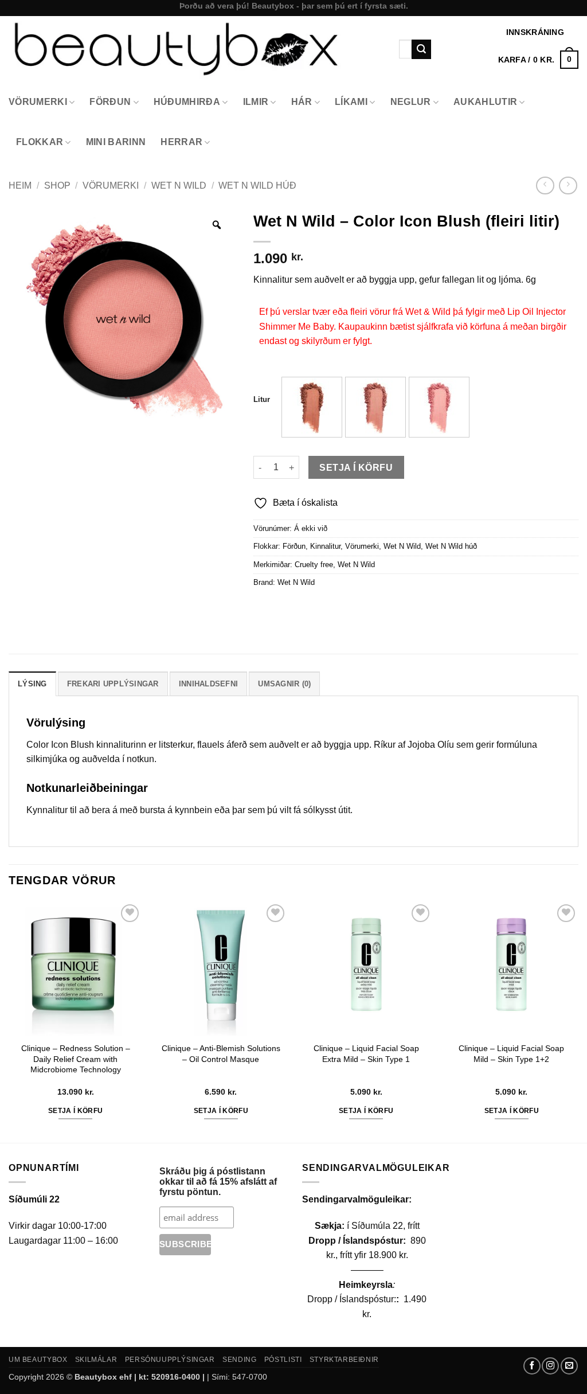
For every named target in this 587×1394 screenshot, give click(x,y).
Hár (301, 102)
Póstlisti (283, 1360)
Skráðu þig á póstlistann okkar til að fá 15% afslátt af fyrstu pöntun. (218, 1181)
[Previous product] (568, 185)
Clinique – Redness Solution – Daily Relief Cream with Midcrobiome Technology (75, 1059)
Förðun (110, 102)
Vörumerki (38, 102)
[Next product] (545, 185)
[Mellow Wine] (312, 407)
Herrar (181, 142)
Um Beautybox (38, 1360)
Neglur (410, 102)
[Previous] (9, 1021)
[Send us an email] (569, 1366)
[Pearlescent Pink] (375, 407)
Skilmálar (96, 1360)
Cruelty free (314, 564)
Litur (261, 400)
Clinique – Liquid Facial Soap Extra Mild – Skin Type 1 (366, 1054)
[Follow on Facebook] (532, 1366)
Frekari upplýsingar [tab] (113, 684)
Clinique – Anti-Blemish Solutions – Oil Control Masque (221, 1054)
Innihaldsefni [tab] (208, 684)
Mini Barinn (116, 142)
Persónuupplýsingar (170, 1360)
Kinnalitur (325, 546)
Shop (57, 185)
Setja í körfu (356, 468)
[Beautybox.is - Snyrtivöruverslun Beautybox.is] (195, 49)
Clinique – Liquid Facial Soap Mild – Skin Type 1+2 (511, 1054)
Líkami (351, 102)
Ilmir (256, 102)
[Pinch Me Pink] (439, 407)
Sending (239, 1360)
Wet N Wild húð (257, 185)
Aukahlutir (485, 102)
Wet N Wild (178, 185)
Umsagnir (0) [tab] (284, 684)
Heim (20, 185)
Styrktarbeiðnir (344, 1360)
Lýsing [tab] (32, 684)
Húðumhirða (187, 102)
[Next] (577, 1021)
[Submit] (421, 49)
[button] (538, 59)
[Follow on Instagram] (550, 1366)
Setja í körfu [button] (75, 1110)
